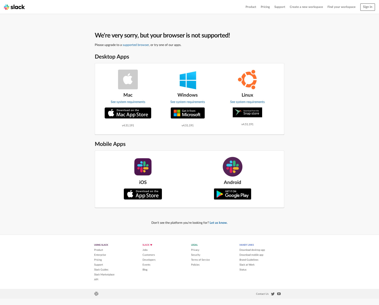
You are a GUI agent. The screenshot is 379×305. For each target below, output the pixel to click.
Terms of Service (200, 259)
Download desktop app (252, 250)
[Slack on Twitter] (273, 294)
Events (146, 264)
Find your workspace (341, 7)
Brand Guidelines (248, 259)
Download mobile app (251, 255)
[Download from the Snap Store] (247, 112)
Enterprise (100, 255)
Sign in (367, 6)
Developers (149, 259)
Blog (145, 269)
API (96, 279)
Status (243, 269)
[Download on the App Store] (143, 194)
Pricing (265, 7)
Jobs (145, 250)
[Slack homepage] (14, 7)
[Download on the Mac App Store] (128, 112)
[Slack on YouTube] (279, 294)
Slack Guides (101, 269)
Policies (195, 264)
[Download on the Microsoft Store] (188, 112)
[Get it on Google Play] (232, 194)
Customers (149, 255)
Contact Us (262, 294)
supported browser (136, 45)
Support (279, 7)
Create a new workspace (306, 7)
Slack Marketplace (104, 274)
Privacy (195, 250)
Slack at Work (247, 264)
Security (195, 255)
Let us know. (219, 222)
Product (251, 7)
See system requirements (128, 102)
